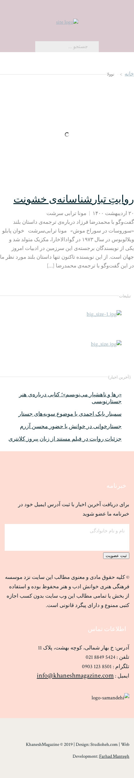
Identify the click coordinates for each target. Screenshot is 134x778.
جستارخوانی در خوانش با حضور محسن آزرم (71, 426)
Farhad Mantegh (114, 756)
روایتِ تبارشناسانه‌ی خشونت (73, 199)
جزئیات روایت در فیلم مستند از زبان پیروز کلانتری (65, 439)
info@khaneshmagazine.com (75, 675)
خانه (129, 74)
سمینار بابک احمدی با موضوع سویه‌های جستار (70, 414)
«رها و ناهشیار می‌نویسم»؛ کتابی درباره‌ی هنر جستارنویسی (70, 398)
